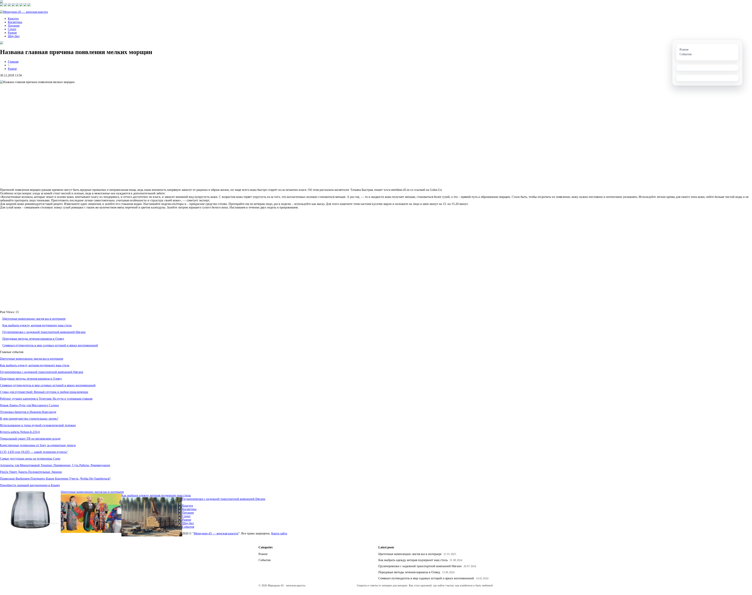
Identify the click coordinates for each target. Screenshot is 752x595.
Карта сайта (279, 533)
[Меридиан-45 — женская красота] (24, 12)
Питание (14, 25)
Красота (13, 18)
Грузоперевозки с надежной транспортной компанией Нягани (44, 332)
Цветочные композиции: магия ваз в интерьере (34, 318)
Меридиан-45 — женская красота (216, 533)
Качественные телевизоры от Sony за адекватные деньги (38, 445)
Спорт (12, 29)
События (188, 526)
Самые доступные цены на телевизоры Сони (30, 458)
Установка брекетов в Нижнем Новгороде (28, 412)
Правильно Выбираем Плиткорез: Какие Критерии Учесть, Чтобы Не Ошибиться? (55, 478)
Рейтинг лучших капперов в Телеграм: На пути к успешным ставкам (46, 398)
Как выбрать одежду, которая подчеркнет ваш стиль (37, 325)
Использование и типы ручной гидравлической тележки (38, 425)
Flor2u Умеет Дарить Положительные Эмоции (31, 472)
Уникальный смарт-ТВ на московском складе (30, 438)
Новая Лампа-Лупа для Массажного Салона (29, 405)
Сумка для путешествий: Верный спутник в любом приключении (44, 392)
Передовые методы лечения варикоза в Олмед (33, 338)
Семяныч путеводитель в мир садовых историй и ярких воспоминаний (50, 345)
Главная (13, 61)
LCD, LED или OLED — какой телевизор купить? (34, 452)
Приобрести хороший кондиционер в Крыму (30, 485)
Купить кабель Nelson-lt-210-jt (20, 432)
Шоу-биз (13, 36)
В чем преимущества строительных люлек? (29, 418)
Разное (12, 32)
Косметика (15, 22)
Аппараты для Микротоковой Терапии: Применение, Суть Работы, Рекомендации (55, 465)
